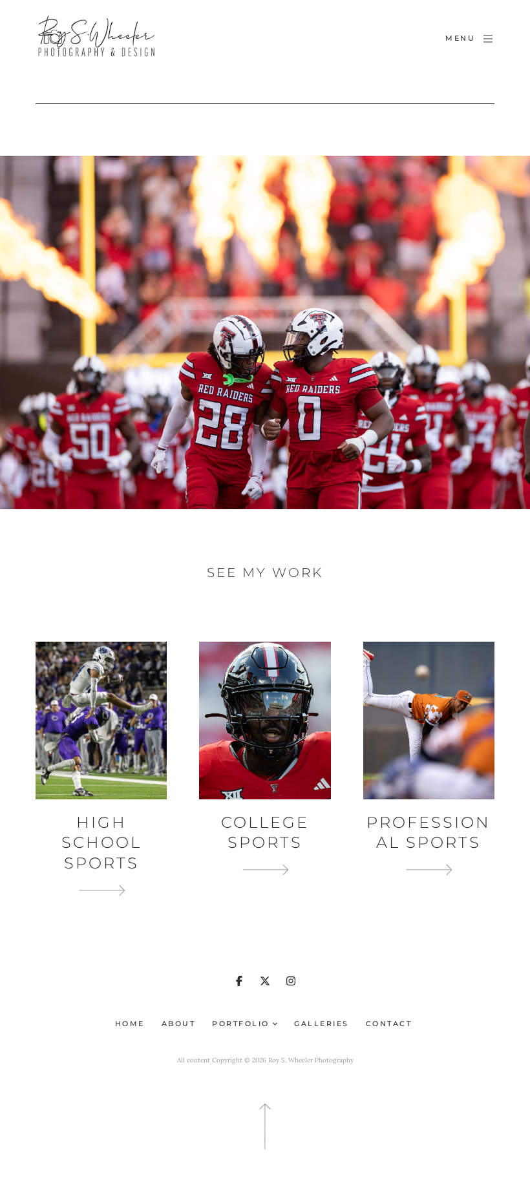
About (179, 1023)
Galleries (321, 1023)
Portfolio (242, 1023)
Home (130, 1023)
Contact (389, 1023)
